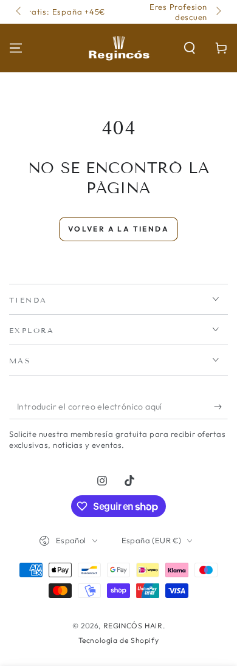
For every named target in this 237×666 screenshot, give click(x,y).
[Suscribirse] (221, 407)
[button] (189, 48)
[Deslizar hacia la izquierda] (19, 12)
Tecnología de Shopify (118, 640)
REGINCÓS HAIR (133, 625)
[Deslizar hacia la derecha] (217, 12)
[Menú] (16, 48)
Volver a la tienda (118, 228)
